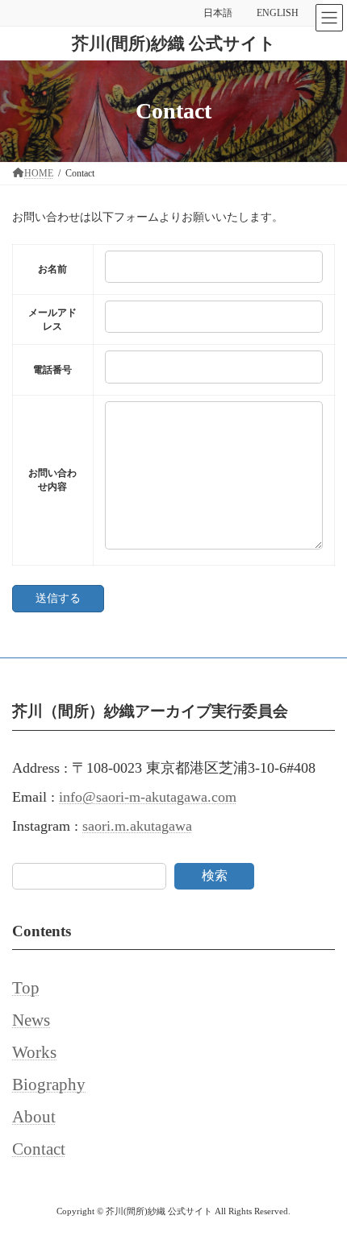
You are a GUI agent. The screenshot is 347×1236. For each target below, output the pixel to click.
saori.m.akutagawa (137, 826)
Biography (49, 1084)
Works (34, 1052)
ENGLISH (278, 13)
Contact (38, 1149)
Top (26, 988)
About (34, 1116)
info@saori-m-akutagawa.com (147, 797)
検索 (215, 875)
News (31, 1020)
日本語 (217, 13)
